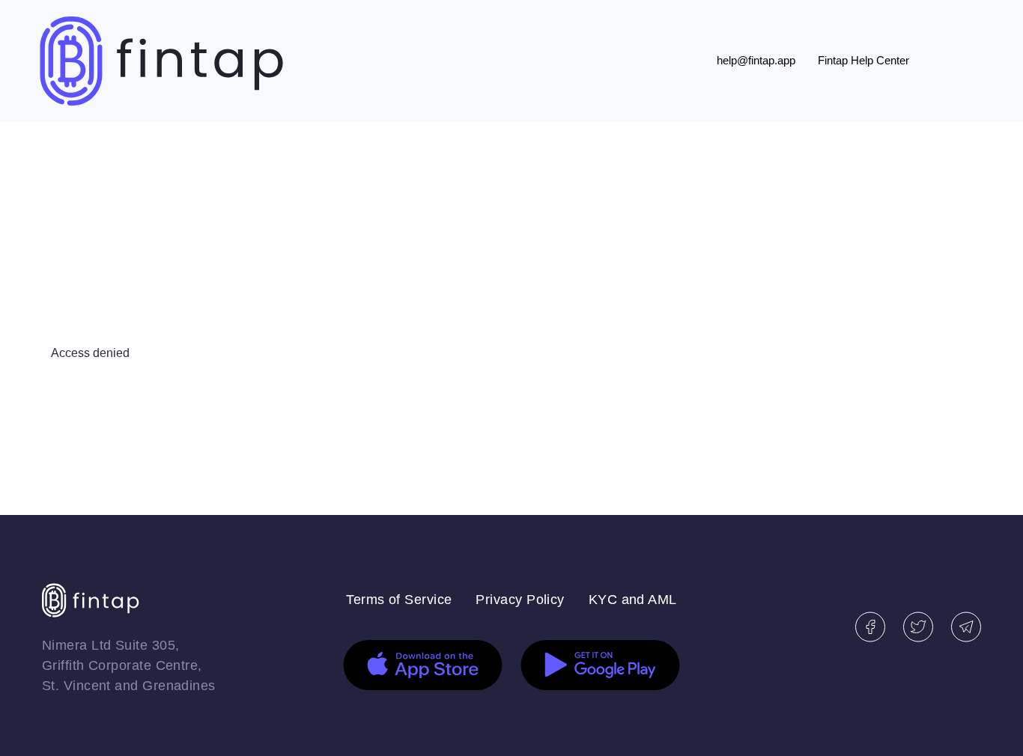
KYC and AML (633, 599)
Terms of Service (399, 599)
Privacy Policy (520, 599)
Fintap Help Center (863, 60)
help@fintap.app (756, 60)
